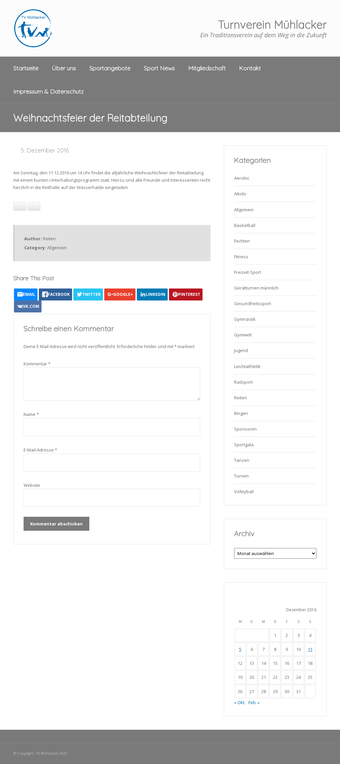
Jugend (241, 350)
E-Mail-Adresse (40, 450)
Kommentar (37, 364)
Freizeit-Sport (247, 272)
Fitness (241, 257)
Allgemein (57, 248)
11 (310, 649)
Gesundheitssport (252, 303)
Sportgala (244, 445)
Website (32, 485)
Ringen (241, 413)
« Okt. (239, 702)
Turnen (241, 476)
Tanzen (241, 460)
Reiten (240, 398)
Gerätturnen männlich (256, 288)
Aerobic (241, 178)
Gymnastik (245, 319)
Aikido (240, 194)
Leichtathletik (247, 366)
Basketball (244, 225)
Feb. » (254, 702)
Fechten (242, 241)
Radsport (243, 382)
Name (31, 414)
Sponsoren (245, 429)
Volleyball (244, 491)
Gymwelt (243, 335)
